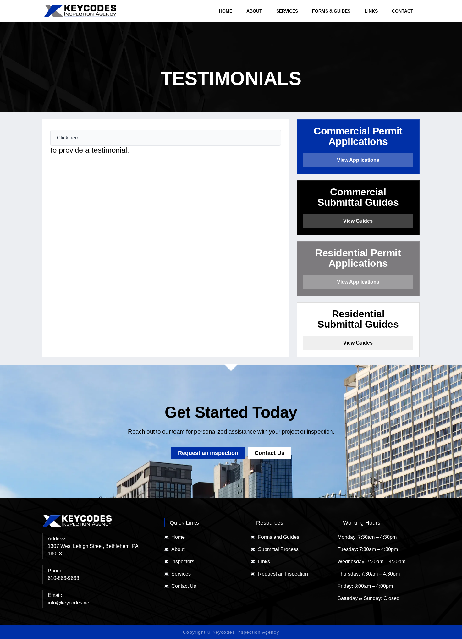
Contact (402, 11)
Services (287, 11)
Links (371, 11)
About (254, 11)
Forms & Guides (331, 11)
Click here (68, 137)
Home (225, 11)
